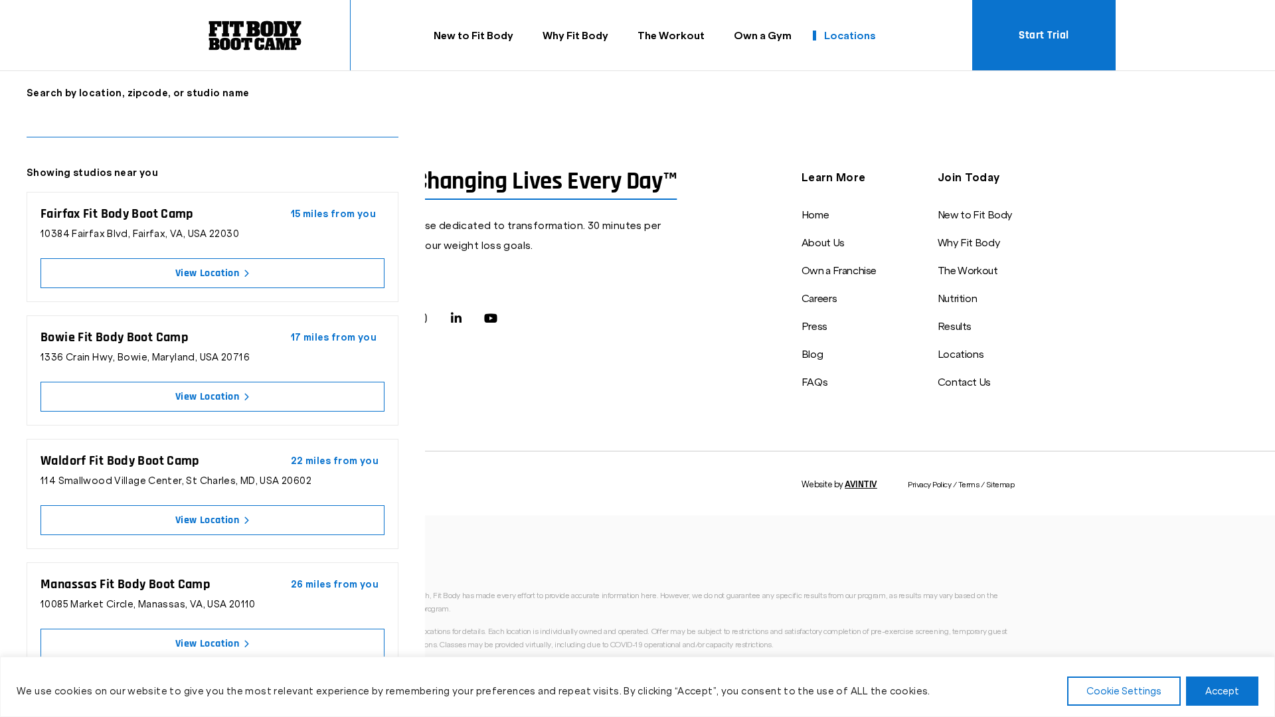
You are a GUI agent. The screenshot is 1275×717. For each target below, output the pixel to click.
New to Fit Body (473, 35)
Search (389, 122)
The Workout (671, 35)
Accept (1222, 691)
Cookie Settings (1123, 691)
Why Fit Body (575, 35)
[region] (637, 687)
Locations (850, 35)
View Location (208, 273)
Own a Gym (763, 35)
